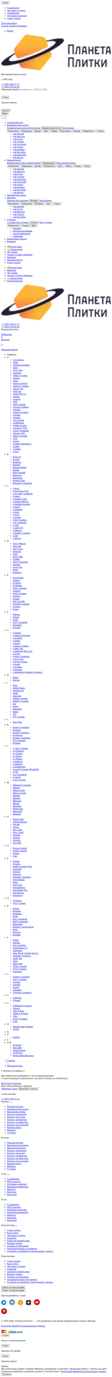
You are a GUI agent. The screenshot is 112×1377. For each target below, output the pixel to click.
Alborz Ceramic (20, 375)
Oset (15, 856)
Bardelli (16, 465)
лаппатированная (21, 233)
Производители (15, 260)
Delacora (17, 551)
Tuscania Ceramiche (22, 992)
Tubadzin (17, 990)
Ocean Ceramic (20, 848)
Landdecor (18, 761)
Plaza (15, 882)
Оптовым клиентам (17, 15)
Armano (16, 417)
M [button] (8, 782)
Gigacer (16, 643)
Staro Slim (17, 963)
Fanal (15, 619)
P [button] (7, 858)
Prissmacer (18, 895)
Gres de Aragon (20, 661)
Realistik (17, 911)
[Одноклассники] (21, 1304)
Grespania (17, 669)
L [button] (7, 746)
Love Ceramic (19, 780)
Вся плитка (34, 128)
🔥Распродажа (14, 246)
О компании (13, 8)
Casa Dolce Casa (21, 491)
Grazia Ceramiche (21, 656)
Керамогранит (14, 160)
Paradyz (16, 864)
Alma (15, 381)
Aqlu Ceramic (19, 404)
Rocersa (16, 932)
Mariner (16, 795)
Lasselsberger (19, 767)
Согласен (6, 1374)
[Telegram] (4, 1304)
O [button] (8, 845)
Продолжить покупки (28, 1089)
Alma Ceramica (20, 383)
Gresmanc (17, 667)
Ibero (15, 685)
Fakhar (16, 617)
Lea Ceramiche (20, 774)
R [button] (8, 906)
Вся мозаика (22, 200)
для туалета (18, 141)
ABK (15, 362)
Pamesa (16, 861)
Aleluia (16, 378)
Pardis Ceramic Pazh (22, 866)
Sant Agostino (19, 945)
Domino (16, 564)
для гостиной (19, 144)
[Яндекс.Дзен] (29, 1304)
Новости (11, 1189)
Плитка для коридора (17, 1122)
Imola (15, 693)
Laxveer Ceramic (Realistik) (26, 769)
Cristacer (17, 538)
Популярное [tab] (65, 131)
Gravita (16, 654)
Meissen (16, 798)
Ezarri (15, 609)
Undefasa (17, 998)
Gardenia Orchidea (21, 635)
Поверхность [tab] (88, 131)
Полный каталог (15, 1106)
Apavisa (16, 399)
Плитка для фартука (17, 1119)
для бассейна (19, 152)
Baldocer (17, 462)
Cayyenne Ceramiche (23, 493)
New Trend (18, 832)
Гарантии (11, 1238)
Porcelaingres (19, 887)
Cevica (16, 514)
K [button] (8, 725)
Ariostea (17, 415)
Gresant (16, 664)
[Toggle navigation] (11, 1102)
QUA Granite (19, 903)
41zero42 (17, 1045)
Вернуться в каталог (11, 1083)
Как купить (12, 1233)
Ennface (16, 596)
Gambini (17, 633)
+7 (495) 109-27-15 (10, 84)
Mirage (16, 803)
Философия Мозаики (23, 1055)
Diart (15, 554)
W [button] (8, 1024)
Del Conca (18, 549)
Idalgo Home (19, 688)
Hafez (15, 677)
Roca (15, 929)
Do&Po (16, 559)
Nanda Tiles (18, 819)
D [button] (8, 541)
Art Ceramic (18, 420)
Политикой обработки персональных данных (83, 1371)
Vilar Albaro (18, 1011)
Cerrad (16, 512)
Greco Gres (18, 659)
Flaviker (16, 627)
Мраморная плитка (16, 195)
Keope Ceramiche (21, 727)
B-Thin (16, 459)
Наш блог (12, 1192)
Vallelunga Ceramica (22, 1005)
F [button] (7, 612)
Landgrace (18, 764)
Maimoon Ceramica (22, 785)
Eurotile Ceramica (21, 604)
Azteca (16, 441)
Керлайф (17, 1047)
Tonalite (16, 984)
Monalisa (17, 806)
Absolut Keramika (21, 365)
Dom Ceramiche (20, 562)
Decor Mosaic (19, 543)
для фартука (19, 136)
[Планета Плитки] (56, 69)
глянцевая (18, 236)
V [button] (8, 1003)
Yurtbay (16, 1037)
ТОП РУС (18, 1053)
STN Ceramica (20, 969)
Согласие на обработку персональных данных (30, 1251)
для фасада (18, 157)
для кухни (18, 139)
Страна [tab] (100, 131)
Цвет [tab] (46, 131)
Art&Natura (18, 423)
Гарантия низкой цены (18, 1240)
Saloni (16, 940)
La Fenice (17, 756)
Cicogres (17, 517)
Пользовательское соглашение (22, 1248)
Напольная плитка (16, 1111)
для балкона (19, 149)
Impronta (17, 696)
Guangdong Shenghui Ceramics (27, 672)
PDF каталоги (14, 1181)
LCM (15, 772)
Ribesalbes (18, 924)
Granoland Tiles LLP (22, 651)
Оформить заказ (9, 1088)
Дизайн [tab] (38, 131)
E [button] (7, 575)
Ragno (16, 908)
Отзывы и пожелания (17, 1246)
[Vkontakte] (12, 1304)
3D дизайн (12, 252)
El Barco (17, 583)
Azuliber (17, 449)
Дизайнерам (13, 13)
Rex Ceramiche (20, 919)
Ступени (11, 219)
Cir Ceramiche (19, 522)
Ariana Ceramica (20, 412)
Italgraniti (17, 709)
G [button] (8, 630)
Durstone (17, 572)
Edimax (16, 580)
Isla (14, 704)
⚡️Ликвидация (14, 249)
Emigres (16, 591)
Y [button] (8, 1034)
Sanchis (16, 942)
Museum (17, 814)
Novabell (17, 843)
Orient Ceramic (20, 851)
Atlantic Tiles (19, 433)
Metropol (17, 801)
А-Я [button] (9, 1042)
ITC (15, 714)
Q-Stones (17, 900)
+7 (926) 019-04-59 (10, 87)
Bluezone (17, 475)
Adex (15, 367)
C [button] (8, 486)
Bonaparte (17, 478)
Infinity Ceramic (20, 698)
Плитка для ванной (16, 1114)
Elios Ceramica (20, 588)
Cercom (16, 507)
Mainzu (16, 788)
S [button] (7, 937)
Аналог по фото (14, 26)
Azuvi (16, 451)
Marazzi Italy (19, 790)
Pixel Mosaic (19, 879)
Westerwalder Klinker (23, 1026)
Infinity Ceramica (21, 701)
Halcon (16, 680)
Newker (16, 835)
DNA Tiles (18, 556)
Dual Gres (17, 567)
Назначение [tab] (13, 131)
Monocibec (18, 809)
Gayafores (17, 638)
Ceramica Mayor (20, 501)
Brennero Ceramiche (22, 483)
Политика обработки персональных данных (23, 1326)
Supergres (17, 971)
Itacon (16, 706)
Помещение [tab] (26, 131)
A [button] (8, 357)
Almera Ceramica (21, 386)
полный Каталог (15, 122)
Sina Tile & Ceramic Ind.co (25, 953)
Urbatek (16, 1000)
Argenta (16, 409)
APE (15, 402)
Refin (15, 916)
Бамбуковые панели (17, 239)
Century (16, 496)
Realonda (17, 914)
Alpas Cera (18, 388)
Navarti (16, 824)
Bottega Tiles (19, 480)
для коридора (19, 155)
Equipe (16, 598)
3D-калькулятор (9, 23)
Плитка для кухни (16, 1117)
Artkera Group (19, 425)
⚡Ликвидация (14, 278)
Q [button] (8, 898)
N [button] (8, 816)
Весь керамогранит (31, 163)
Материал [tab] (39, 204)
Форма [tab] (54, 131)
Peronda (16, 872)
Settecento (17, 950)
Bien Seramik (19, 472)
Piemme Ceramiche (22, 877)
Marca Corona (19, 793)
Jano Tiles (17, 722)
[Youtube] (36, 1304)
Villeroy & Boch (20, 1013)
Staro (15, 961)
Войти (10, 31)
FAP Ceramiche (20, 622)
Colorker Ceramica (21, 533)
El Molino (17, 585)
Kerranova (18, 735)
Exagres (16, 606)
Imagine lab (18, 690)
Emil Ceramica (20, 593)
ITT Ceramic (19, 717)
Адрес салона (13, 18)
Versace (16, 1008)
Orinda (16, 853)
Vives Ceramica (20, 1019)
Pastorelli (17, 869)
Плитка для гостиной (17, 1125)
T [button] (7, 974)
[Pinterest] (4, 1313)
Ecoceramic (18, 577)
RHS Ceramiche (20, 921)
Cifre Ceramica (20, 520)
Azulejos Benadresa (22, 444)
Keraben (17, 730)
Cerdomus (17, 509)
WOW (16, 1029)
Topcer (16, 987)
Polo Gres (17, 885)
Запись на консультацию (13, 1287)
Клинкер (11, 241)
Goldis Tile (18, 648)
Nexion (16, 837)
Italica (15, 711)
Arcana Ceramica (21, 407)
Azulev (16, 446)
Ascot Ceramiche (21, 430)
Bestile (16, 470)
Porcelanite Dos (20, 890)
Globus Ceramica (21, 646)
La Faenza (17, 753)
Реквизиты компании (17, 1186)
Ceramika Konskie (21, 504)
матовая (17, 228)
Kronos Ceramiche (21, 738)
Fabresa (16, 614)
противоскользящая (22, 231)
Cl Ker (16, 525)
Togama (16, 982)
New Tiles (17, 830)
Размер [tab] (77, 131)
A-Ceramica (18, 360)
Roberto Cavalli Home (23, 927)
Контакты (12, 1194)
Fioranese (17, 625)
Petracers (17, 874)
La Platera (17, 759)
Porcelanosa (18, 893)
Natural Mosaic (20, 822)
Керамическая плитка (17, 125)
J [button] (7, 719)
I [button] (7, 682)
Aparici (16, 396)
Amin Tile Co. (19, 394)
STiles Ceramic (20, 966)
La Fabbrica (18, 751)
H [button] (8, 675)
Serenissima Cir (20, 948)
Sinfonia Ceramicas (22, 956)
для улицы (18, 147)
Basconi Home (20, 467)
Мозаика (11, 197)
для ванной (18, 134)
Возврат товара (14, 1243)
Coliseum (17, 530)
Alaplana (17, 373)
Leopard (17, 777)
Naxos (16, 827)
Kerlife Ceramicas (21, 732)
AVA (15, 438)
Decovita (17, 546)
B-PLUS (17, 457)
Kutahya (17, 743)
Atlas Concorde (20, 436)
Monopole (17, 811)
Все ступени (22, 222)
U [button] (8, 995)
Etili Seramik (19, 601)
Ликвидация (19, 1050)
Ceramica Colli (20, 499)
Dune (15, 570)
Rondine (17, 935)
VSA (15, 1021)
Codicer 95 (18, 528)
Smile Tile (17, 958)
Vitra (15, 1016)
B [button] (8, 454)
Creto (15, 535)
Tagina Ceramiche (21, 977)
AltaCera (17, 391)
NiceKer (17, 840)
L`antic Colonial (20, 748)
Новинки (11, 257)
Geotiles (16, 640)
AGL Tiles (18, 370)
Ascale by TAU (20, 428)
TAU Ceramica (20, 979)
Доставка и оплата (16, 10)
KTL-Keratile (19, 740)
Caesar (16, 488)
